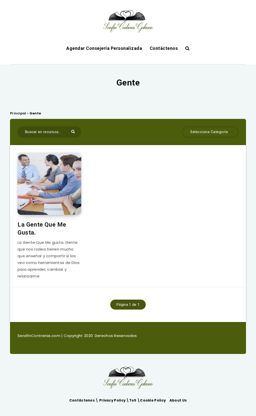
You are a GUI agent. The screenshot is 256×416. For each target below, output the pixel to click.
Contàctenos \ (84, 400)
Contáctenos (164, 48)
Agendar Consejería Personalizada (104, 48)
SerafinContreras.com (39, 335)
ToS (133, 400)
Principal (18, 113)
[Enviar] (73, 131)
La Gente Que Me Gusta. (42, 228)
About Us (178, 400)
